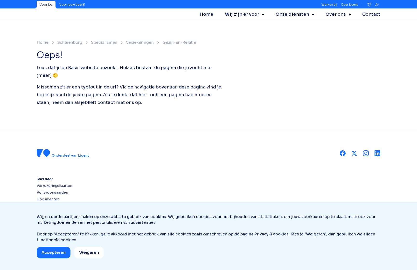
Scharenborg (69, 42)
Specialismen (104, 42)
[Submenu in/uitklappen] (261, 14)
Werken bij (329, 4)
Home (43, 42)
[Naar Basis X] (354, 153)
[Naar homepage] (43, 153)
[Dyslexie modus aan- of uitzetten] (369, 4)
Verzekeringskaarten (54, 185)
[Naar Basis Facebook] (343, 153)
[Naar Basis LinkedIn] (377, 153)
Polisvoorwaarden (52, 192)
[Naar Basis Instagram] (366, 153)
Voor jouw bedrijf (72, 4)
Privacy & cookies (271, 234)
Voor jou (46, 4)
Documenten (48, 199)
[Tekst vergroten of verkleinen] (377, 4)
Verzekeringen (140, 42)
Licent (83, 155)
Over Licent (349, 4)
